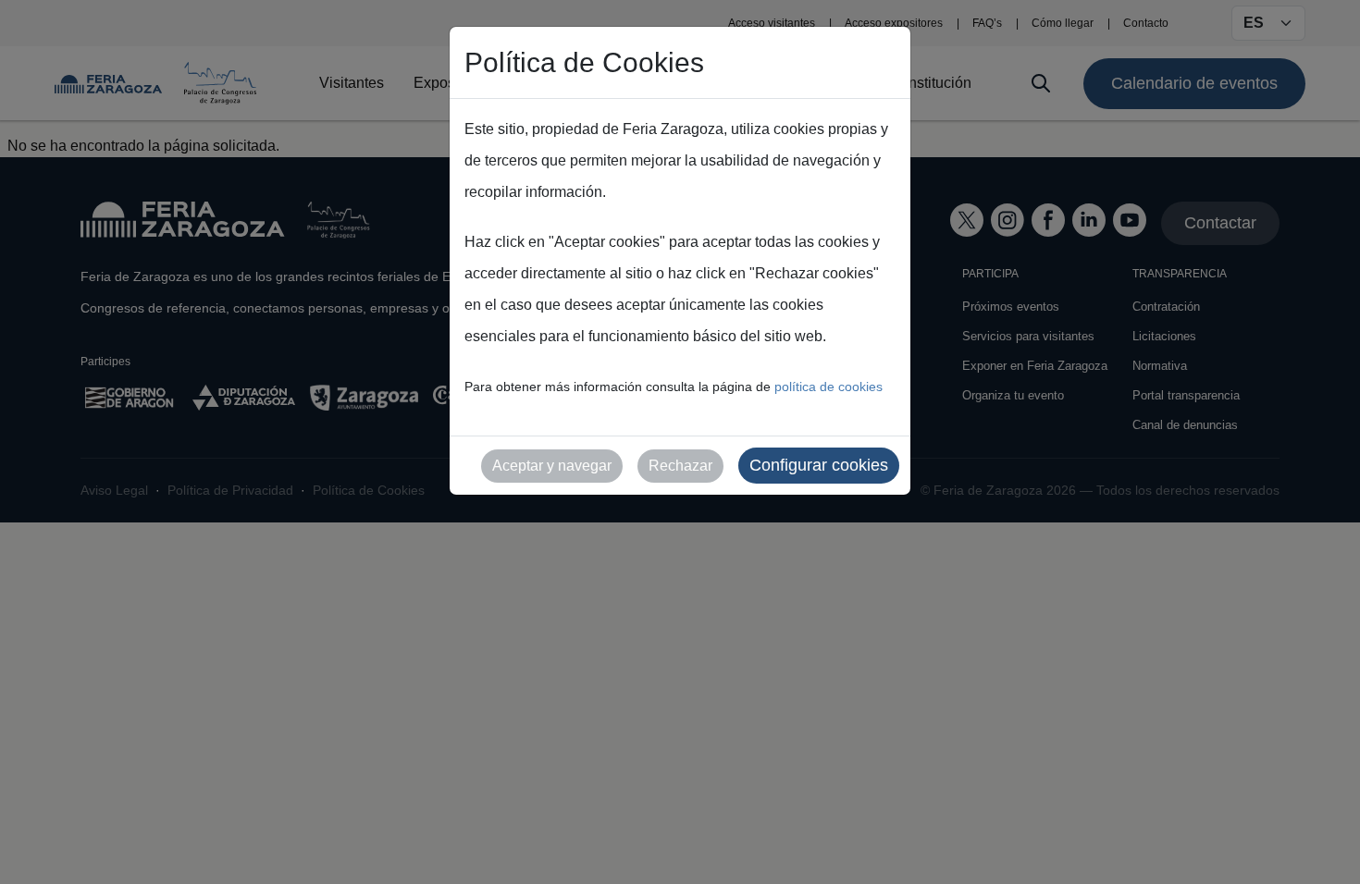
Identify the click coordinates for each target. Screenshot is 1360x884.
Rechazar (680, 465)
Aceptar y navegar (552, 465)
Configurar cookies (818, 465)
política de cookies (828, 386)
